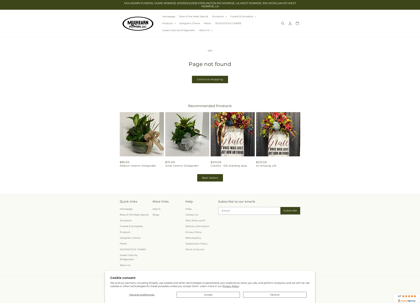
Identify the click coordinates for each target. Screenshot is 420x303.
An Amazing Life (266, 165)
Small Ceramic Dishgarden (181, 165)
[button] (219, 16)
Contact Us (191, 214)
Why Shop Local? (195, 220)
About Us (125, 265)
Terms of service (194, 249)
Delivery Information (197, 226)
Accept (208, 294)
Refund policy (193, 237)
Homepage (126, 208)
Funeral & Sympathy (131, 226)
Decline (274, 294)
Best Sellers (210, 177)
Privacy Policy (230, 286)
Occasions (126, 220)
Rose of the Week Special (134, 214)
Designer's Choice (130, 237)
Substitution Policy (196, 243)
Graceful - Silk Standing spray (229, 165)
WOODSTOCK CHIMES (133, 249)
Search (156, 208)
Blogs (156, 214)
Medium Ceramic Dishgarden (138, 165)
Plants (123, 243)
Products (125, 232)
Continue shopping (210, 79)
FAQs (188, 208)
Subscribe (290, 210)
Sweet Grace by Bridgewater (128, 257)
